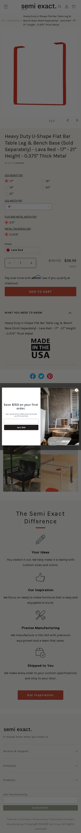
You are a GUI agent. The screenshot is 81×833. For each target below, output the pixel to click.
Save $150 (21, 427)
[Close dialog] (76, 390)
